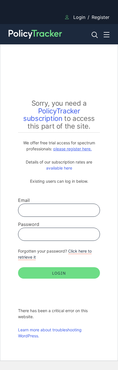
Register (100, 17)
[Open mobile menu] (106, 34)
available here (59, 168)
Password (28, 224)
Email (24, 200)
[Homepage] (46, 34)
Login (79, 17)
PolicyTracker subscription (51, 115)
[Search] (94, 34)
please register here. (72, 148)
